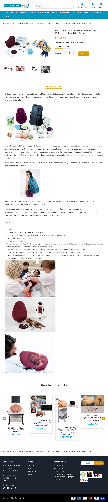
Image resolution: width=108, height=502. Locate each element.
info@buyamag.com (10, 485)
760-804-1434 (82, 7)
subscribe (99, 463)
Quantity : (58, 53)
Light (59, 47)
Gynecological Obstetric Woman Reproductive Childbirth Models (28, 23)
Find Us (30, 468)
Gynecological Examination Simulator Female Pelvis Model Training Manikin (92, 418)
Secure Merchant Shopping (63, 474)
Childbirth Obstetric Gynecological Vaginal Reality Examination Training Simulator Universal (67, 430)
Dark (67, 47)
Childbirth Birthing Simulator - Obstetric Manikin (15, 429)
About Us (31, 465)
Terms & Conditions (60, 468)
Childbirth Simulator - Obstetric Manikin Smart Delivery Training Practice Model (41, 423)
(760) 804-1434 (10, 475)
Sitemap (31, 474)
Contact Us (32, 471)
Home (2, 23)
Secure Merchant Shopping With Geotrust (64, 478)
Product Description (53, 86)
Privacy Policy (58, 465)
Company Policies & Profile (63, 471)
